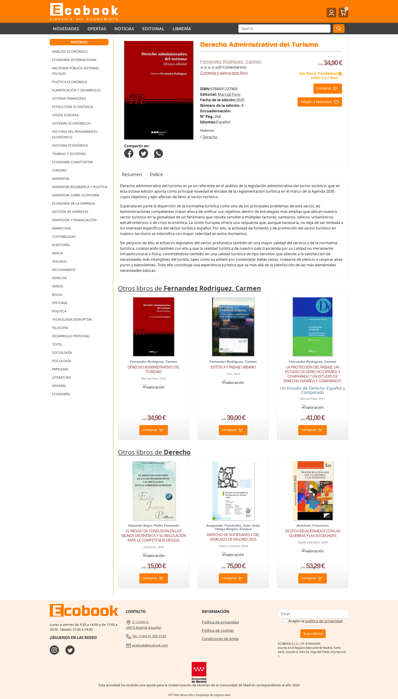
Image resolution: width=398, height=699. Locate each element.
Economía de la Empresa (73, 203)
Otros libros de (189, 288)
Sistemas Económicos (71, 123)
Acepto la (315, 621)
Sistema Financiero (69, 98)
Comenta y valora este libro (224, 72)
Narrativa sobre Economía (75, 195)
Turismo (59, 170)
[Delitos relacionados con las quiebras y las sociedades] (312, 490)
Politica (59, 311)
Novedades (66, 28)
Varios (57, 286)
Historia (59, 303)
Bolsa (57, 294)
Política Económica (69, 82)
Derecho (59, 278)
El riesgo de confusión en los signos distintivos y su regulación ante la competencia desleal (153, 535)
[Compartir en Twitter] (143, 153)
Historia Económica (70, 145)
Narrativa (60, 178)
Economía (61, 394)
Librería (182, 28)
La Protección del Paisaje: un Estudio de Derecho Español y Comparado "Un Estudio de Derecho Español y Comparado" (312, 374)
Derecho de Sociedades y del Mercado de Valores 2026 (233, 537)
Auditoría (61, 245)
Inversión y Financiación (74, 220)
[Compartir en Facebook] (128, 153)
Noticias (124, 28)
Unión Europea (65, 115)
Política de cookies (218, 630)
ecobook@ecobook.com (149, 645)
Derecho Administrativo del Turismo (154, 369)
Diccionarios (64, 269)
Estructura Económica (72, 106)
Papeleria (60, 369)
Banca (57, 253)
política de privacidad (323, 621)
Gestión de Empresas (70, 211)
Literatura (61, 377)
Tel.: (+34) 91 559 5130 (148, 636)
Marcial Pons (229, 94)
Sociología (62, 352)
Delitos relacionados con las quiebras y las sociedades (312, 533)
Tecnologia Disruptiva (72, 319)
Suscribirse (313, 633)
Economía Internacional (74, 60)
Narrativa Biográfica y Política (79, 187)
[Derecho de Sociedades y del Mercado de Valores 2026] (233, 490)
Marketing (61, 228)
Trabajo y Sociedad (69, 153)
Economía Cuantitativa (72, 162)
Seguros (59, 261)
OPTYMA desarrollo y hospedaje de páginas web (199, 695)
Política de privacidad (220, 622)
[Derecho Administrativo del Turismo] (154, 326)
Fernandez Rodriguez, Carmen (231, 61)
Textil (57, 344)
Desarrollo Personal (71, 336)
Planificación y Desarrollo (76, 90)
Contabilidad (64, 236)
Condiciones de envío (220, 638)
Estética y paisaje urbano (233, 367)
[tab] (132, 175)
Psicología (61, 361)
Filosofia (60, 327)
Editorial (153, 28)
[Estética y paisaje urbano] (233, 326)
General (59, 385)
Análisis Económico (70, 51)
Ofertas (97, 28)
